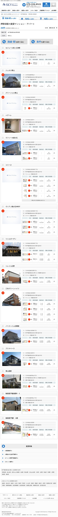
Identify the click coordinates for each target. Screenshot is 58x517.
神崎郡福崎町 (9, 485)
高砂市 (19, 483)
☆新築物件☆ (8, 450)
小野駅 (52, 472)
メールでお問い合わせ (48, 498)
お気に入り (53, 6)
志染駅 (21, 472)
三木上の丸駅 (32, 472)
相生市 (40, 483)
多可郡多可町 (43, 485)
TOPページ (5, 495)
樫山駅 (45, 472)
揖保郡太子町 (49, 483)
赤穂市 (32, 483)
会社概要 (54, 10)
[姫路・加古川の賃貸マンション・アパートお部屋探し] (12, 4)
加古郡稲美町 (22, 485)
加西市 (54, 483)
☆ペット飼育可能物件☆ (11, 458)
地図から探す (25, 10)
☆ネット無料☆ (9, 462)
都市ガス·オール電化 (17, 495)
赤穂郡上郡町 (29, 485)
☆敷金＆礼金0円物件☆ (11, 454)
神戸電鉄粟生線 (24, 14)
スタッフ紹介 (34, 10)
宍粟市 (3, 485)
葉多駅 (3, 474)
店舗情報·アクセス (45, 10)
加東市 (12, 483)
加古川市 (8, 483)
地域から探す (16, 10)
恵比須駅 (26, 472)
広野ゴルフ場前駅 (16, 472)
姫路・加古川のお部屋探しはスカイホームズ (10, 14)
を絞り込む (16, 42)
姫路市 (3, 483)
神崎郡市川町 (36, 485)
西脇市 (36, 483)
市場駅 (49, 472)
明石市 (23, 483)
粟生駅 (7, 474)
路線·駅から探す (6, 10)
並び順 (46, 27)
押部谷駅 (4, 472)
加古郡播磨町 (16, 485)
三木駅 (37, 472)
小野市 (44, 483)
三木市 (16, 483)
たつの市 (28, 483)
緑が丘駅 (9, 472)
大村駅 (41, 472)
